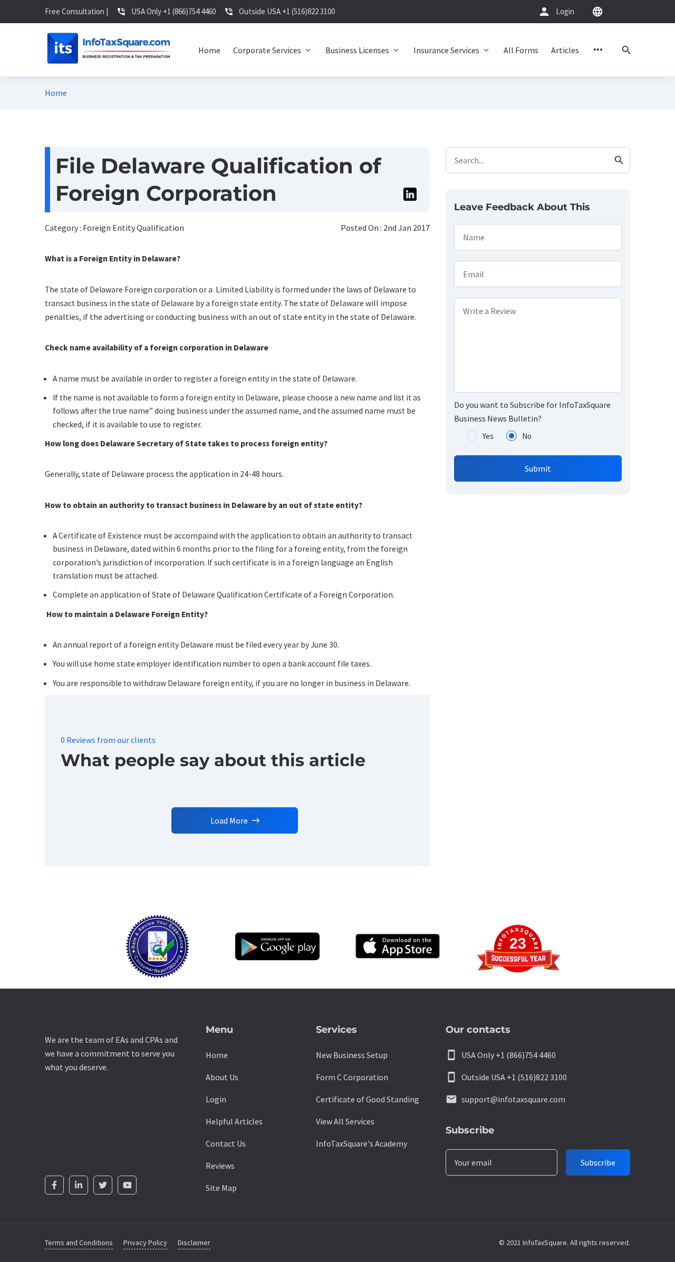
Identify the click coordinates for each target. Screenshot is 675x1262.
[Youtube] (127, 1185)
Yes (488, 436)
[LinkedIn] (78, 1185)
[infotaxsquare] (108, 50)
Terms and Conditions (79, 1242)
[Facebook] (54, 1185)
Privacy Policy (145, 1242)
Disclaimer (194, 1242)
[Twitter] (102, 1185)
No (527, 436)
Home (56, 92)
